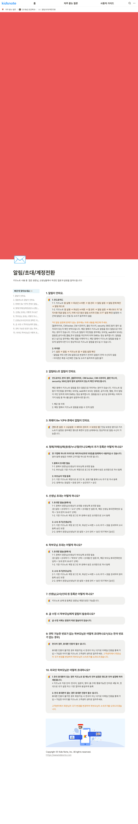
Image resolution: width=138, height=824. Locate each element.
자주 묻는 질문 (71, 3)
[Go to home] (9, 3)
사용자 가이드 (107, 3)
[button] (129, 3)
